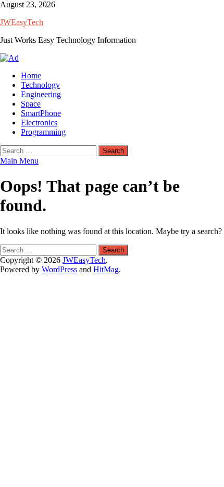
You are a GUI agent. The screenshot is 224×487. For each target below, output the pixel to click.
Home (31, 75)
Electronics (39, 122)
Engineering (41, 94)
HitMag (106, 269)
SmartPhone (41, 113)
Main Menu (19, 160)
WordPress (59, 269)
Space (31, 103)
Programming (43, 131)
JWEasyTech (21, 22)
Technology (40, 84)
